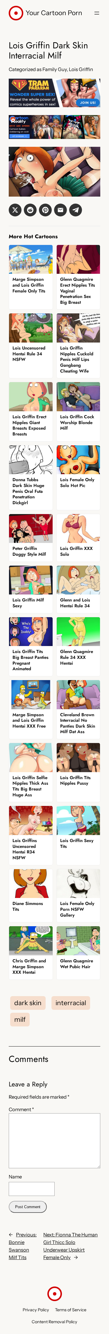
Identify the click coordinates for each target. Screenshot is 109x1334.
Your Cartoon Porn (54, 13)
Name (15, 1177)
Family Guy (54, 69)
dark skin (28, 1003)
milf (20, 1019)
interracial (71, 1003)
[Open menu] (96, 13)
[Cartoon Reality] (54, 137)
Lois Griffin (81, 69)
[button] (15, 210)
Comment (21, 1109)
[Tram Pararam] (54, 105)
